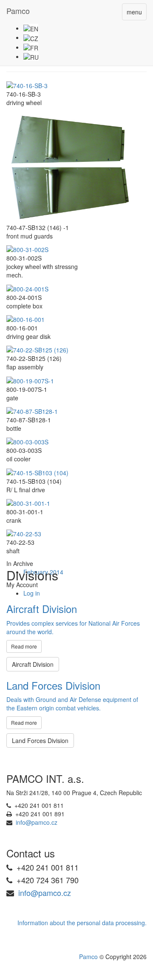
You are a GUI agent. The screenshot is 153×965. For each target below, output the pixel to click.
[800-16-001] (25, 318)
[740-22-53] (23, 533)
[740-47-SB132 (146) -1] (70, 166)
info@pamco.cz (36, 822)
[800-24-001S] (27, 287)
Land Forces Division (40, 740)
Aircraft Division (33, 664)
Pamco (18, 10)
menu (134, 12)
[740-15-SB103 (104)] (37, 471)
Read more (24, 646)
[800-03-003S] (27, 441)
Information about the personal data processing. (82, 922)
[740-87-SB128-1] (32, 410)
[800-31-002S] (27, 248)
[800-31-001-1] (28, 502)
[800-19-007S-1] (30, 379)
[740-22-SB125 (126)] (37, 349)
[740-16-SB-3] (27, 84)
